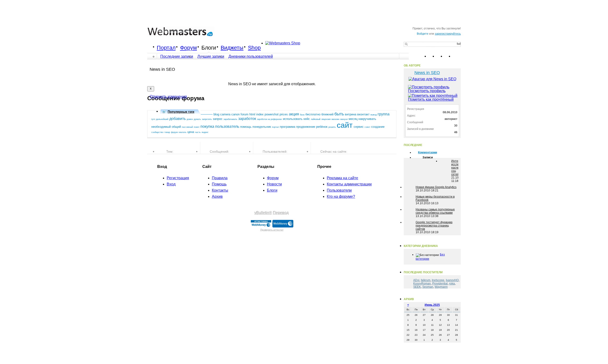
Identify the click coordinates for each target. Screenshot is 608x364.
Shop (254, 48)
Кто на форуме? (341, 196)
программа (287, 126)
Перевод (281, 213)
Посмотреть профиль (427, 91)
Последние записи (176, 56)
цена (190, 132)
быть (339, 114)
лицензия (326, 119)
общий (176, 126)
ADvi (416, 280)
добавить (177, 119)
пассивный (187, 127)
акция (294, 114)
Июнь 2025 (432, 305)
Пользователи (339, 190)
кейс (307, 119)
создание (378, 126)
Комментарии (427, 152)
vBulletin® (263, 213)
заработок (247, 119)
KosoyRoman (422, 283)
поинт (197, 127)
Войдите (422, 33)
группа (384, 114)
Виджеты (232, 48)
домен (190, 119)
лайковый (315, 119)
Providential (440, 283)
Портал (166, 48)
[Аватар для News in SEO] (432, 79)
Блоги (208, 48)
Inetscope (438, 280)
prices (284, 114)
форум (174, 132)
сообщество (157, 132)
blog (216, 114)
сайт (345, 125)
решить (332, 127)
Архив (217, 196)
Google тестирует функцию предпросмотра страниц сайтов (434, 226)
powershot (272, 114)
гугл (153, 119)
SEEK (417, 286)
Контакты (220, 190)
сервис (359, 126)
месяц (353, 119)
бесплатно (312, 114)
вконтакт (363, 114)
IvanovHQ (452, 280)
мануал (344, 119)
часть (198, 132)
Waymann (441, 286)
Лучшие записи (210, 56)
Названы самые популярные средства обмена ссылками (435, 211)
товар (167, 132)
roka (452, 283)
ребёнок (322, 126)
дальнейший (162, 119)
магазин (335, 119)
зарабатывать (230, 119)
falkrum (425, 280)
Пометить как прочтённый (431, 99)
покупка (207, 126)
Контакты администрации (349, 184)
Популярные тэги (181, 111)
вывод (373, 114)
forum (244, 114)
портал (275, 127)
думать (197, 119)
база (302, 114)
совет (367, 127)
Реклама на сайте (342, 178)
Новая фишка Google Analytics (436, 187)
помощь (246, 126)
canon (235, 114)
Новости (274, 184)
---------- (207, 114)
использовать (293, 119)
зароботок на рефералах (269, 119)
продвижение (305, 126)
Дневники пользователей (250, 56)
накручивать (367, 119)
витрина (350, 114)
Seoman (427, 286)
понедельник (261, 126)
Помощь (219, 184)
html (252, 114)
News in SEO (427, 72)
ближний (327, 114)
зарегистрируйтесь (448, 33)
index (260, 114)
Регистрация (178, 178)
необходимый (161, 126)
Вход (171, 184)
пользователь (227, 126)
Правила (220, 178)
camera (225, 114)
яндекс (205, 132)
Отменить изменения (168, 97)
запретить (207, 119)
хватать (182, 132)
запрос (218, 119)
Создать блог (380, 68)
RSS (457, 56)
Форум (188, 48)
